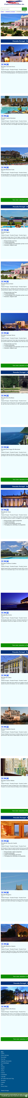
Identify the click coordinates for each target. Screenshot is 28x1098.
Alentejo (3, 1066)
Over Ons (3, 1059)
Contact (2, 1053)
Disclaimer (3, 1080)
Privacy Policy (4, 1086)
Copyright (3, 1076)
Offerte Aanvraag (5, 1055)
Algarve (2, 1068)
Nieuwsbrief (3, 1057)
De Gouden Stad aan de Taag (7, 1078)
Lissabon (3, 1082)
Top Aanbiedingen (5, 1063)
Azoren (2, 1070)
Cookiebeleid (4, 1074)
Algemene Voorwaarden (6, 1061)
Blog (2, 1065)
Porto (2, 1084)
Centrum (3, 1072)
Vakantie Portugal (5, 1090)
